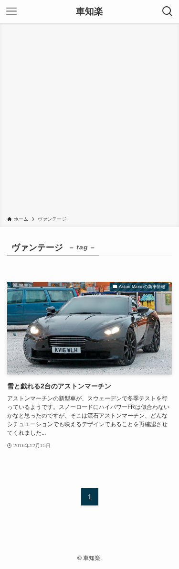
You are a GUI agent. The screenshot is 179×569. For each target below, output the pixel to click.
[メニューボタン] (11, 11)
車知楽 (89, 11)
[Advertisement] (89, 121)
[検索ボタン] (167, 11)
